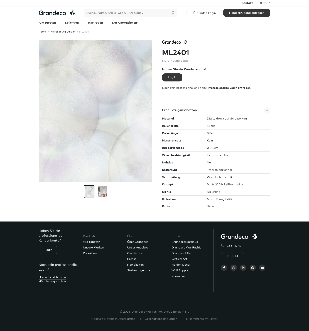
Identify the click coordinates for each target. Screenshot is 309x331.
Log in (172, 77)
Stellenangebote (138, 270)
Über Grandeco (137, 241)
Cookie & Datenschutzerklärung (113, 318)
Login (48, 249)
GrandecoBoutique (184, 241)
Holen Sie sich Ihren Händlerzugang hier (52, 279)
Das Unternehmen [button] (125, 22)
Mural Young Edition (63, 32)
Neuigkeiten (135, 264)
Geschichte (135, 253)
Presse (131, 259)
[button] (216, 110)
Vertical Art (179, 259)
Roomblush (179, 276)
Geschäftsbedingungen (161, 318)
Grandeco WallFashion (187, 247)
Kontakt (247, 3)
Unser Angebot (137, 247)
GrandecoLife (181, 253)
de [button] (265, 3)
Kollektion (72, 22)
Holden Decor (181, 264)
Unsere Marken (93, 247)
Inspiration (95, 22)
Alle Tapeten (47, 22)
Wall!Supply (179, 270)
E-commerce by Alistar (202, 318)
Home (42, 32)
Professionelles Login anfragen (229, 87)
